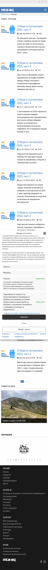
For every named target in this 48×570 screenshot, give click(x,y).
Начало (6, 472)
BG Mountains (8, 539)
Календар (7, 530)
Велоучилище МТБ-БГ (12, 524)
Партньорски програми (12, 527)
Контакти (43, 334)
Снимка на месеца (10, 551)
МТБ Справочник (10, 521)
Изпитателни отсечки (11, 548)
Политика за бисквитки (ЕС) (14, 554)
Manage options (24, 329)
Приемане (24, 317)
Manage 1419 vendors (11, 313)
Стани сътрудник (10, 508)
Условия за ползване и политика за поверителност (24, 493)
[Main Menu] (45, 10)
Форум (6, 533)
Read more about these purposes (29, 313)
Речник (6, 536)
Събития (6, 478)
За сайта (6, 511)
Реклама (6, 502)
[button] (45, 233)
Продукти (7, 475)
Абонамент (7, 499)
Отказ (24, 323)
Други (5, 484)
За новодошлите (10, 496)
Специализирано (10, 481)
